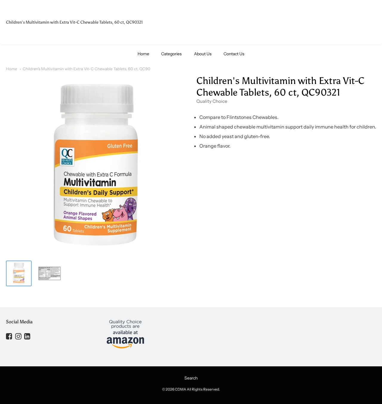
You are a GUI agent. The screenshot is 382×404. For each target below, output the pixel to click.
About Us (203, 53)
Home (143, 53)
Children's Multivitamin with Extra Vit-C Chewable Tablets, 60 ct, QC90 (86, 68)
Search (191, 378)
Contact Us (234, 53)
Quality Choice (211, 101)
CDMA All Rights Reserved (197, 389)
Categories (171, 53)
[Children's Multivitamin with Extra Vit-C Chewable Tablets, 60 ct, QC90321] (19, 273)
